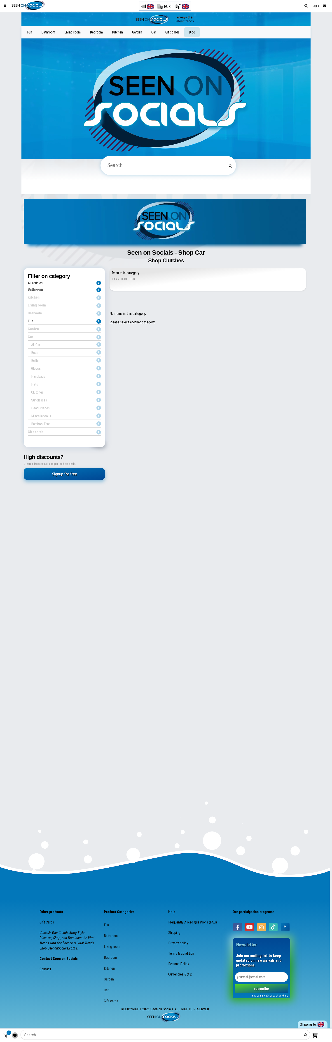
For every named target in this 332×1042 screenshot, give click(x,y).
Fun (29, 32)
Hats (65, 384)
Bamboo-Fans (65, 424)
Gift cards (172, 32)
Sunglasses (65, 400)
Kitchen (117, 32)
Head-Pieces (65, 408)
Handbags (65, 376)
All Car (65, 345)
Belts (65, 360)
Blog (192, 32)
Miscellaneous (65, 416)
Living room (72, 32)
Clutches (65, 392)
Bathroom (48, 32)
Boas (65, 353)
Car (153, 32)
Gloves (65, 368)
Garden (137, 32)
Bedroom (96, 32)
